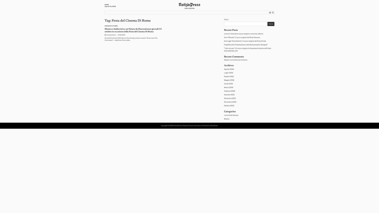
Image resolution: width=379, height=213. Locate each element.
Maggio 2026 (229, 80)
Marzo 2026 (228, 87)
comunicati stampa (111, 26)
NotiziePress (189, 4)
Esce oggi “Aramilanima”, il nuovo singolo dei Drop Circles (245, 41)
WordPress (214, 126)
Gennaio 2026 (229, 95)
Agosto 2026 (229, 69)
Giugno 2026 (229, 76)
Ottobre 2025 (229, 106)
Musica (226, 119)
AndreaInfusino (111, 35)
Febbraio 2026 (229, 91)
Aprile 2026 (228, 84)
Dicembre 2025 (230, 98)
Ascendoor (197, 126)
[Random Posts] (269, 12)
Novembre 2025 (230, 102)
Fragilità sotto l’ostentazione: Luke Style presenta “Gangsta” (246, 45)
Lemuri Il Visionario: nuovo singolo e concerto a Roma (243, 34)
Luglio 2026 (228, 73)
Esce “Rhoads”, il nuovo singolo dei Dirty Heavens (242, 37)
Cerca (226, 19)
